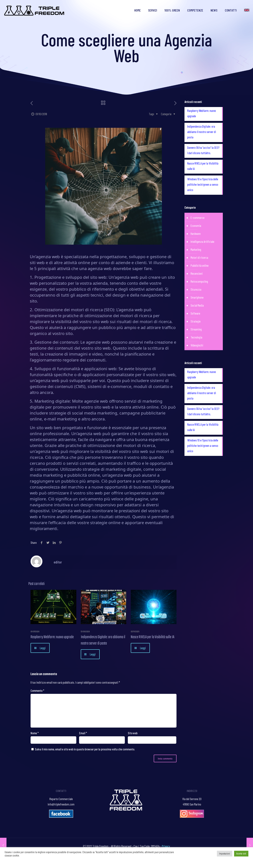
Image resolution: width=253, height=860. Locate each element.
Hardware (196, 233)
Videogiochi (197, 345)
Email (83, 733)
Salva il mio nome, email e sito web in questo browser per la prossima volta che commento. (85, 749)
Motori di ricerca (199, 257)
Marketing (196, 249)
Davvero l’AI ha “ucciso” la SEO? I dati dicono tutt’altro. (203, 150)
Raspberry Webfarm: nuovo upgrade (52, 637)
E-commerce (197, 217)
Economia (196, 225)
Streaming (196, 329)
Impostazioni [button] (224, 853)
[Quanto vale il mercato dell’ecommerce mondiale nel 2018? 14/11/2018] (250, 845)
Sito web (132, 733)
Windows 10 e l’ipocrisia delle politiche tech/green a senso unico (202, 184)
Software (195, 313)
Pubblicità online (200, 265)
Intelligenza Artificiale (202, 241)
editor (58, 562)
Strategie (196, 321)
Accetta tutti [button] (241, 853)
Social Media (197, 305)
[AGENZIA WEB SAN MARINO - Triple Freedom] (34, 10)
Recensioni (197, 273)
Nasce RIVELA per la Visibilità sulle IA (152, 637)
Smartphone (197, 297)
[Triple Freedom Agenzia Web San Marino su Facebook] (61, 816)
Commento (37, 690)
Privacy (166, 846)
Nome (35, 733)
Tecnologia (196, 337)
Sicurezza (196, 289)
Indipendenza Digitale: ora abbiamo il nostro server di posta (103, 640)
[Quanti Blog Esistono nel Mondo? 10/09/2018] (3, 845)
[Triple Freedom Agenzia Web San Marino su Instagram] (192, 816)
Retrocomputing (199, 281)
